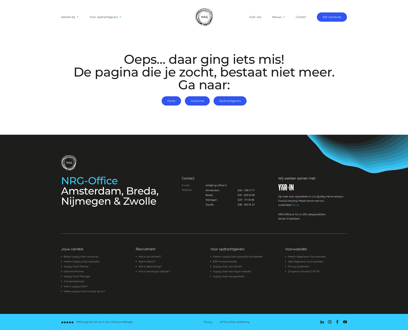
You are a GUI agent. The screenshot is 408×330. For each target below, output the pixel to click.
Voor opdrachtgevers (104, 17)
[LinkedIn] (322, 322)
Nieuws (276, 17)
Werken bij (68, 17)
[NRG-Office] (204, 17)
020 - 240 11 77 (246, 190)
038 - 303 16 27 (246, 204)
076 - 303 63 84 (246, 195)
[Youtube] (345, 322)
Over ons (255, 17)
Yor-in (295, 204)
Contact (301, 17)
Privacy (208, 321)
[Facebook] (337, 322)
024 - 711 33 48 (246, 199)
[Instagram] (330, 322)
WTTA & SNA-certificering (234, 321)
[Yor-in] (286, 187)
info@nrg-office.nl (216, 185)
